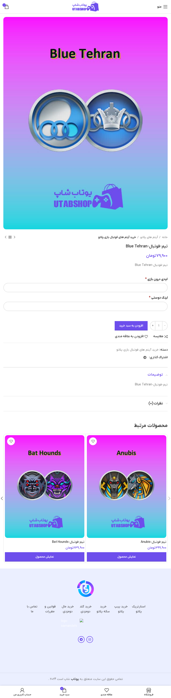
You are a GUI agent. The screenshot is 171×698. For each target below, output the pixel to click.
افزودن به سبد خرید (131, 326)
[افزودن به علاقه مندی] (93, 441)
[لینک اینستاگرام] (89, 639)
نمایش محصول (126, 557)
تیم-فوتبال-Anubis (153, 542)
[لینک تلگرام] (145, 357)
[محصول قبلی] (14, 237)
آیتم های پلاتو (149, 237)
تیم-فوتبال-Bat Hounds (68, 542)
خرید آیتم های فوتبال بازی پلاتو (117, 237)
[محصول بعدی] (5, 237)
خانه (164, 237)
